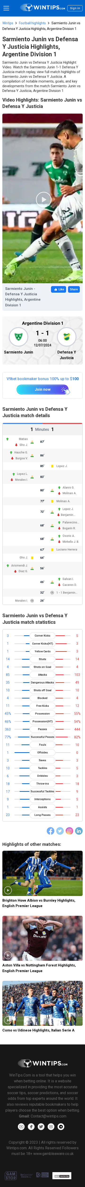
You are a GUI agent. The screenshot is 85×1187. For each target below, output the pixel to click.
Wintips (7, 23)
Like (61, 289)
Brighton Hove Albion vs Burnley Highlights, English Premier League (38, 903)
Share (74, 289)
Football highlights (32, 23)
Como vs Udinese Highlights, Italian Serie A (38, 1030)
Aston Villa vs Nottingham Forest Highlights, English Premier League (39, 968)
